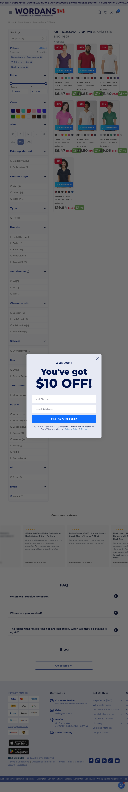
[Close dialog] (97, 359)
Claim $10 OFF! (64, 419)
